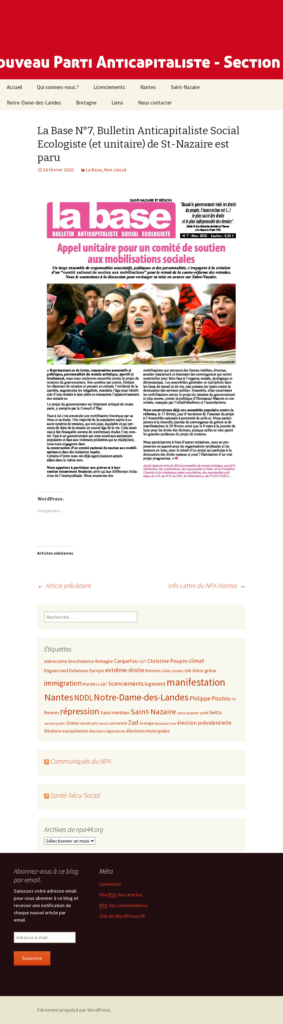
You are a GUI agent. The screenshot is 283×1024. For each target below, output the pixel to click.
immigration (63, 683)
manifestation (196, 682)
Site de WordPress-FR (122, 916)
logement (155, 683)
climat (196, 661)
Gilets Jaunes (172, 670)
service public (54, 723)
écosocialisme (165, 723)
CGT (142, 661)
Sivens (72, 723)
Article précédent (64, 585)
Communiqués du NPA (80, 761)
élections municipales (147, 731)
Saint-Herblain (114, 712)
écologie (146, 723)
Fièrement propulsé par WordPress (73, 1010)
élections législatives (107, 731)
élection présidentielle (204, 722)
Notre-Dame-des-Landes (34, 102)
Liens (117, 102)
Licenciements (109, 87)
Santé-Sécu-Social (75, 795)
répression (79, 711)
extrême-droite (124, 670)
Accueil (14, 87)
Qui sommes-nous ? (58, 87)
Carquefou (126, 661)
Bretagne (86, 102)
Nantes (148, 87)
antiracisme (55, 661)
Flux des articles (120, 895)
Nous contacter (155, 102)
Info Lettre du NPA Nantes (207, 585)
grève (210, 670)
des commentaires (123, 905)
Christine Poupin (167, 660)
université (118, 723)
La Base (94, 170)
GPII (187, 670)
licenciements (126, 683)
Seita (215, 712)
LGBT (102, 684)
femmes (152, 671)
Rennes (51, 712)
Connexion (110, 884)
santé (203, 712)
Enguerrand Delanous (66, 670)
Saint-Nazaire (185, 87)
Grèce (198, 671)
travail (103, 723)
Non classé (115, 170)
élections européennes (66, 731)
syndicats (88, 723)
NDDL (83, 698)
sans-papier (187, 712)
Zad (133, 722)
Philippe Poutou (210, 698)
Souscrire (32, 958)
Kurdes (90, 684)
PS (234, 699)
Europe (96, 670)
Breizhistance (81, 661)
